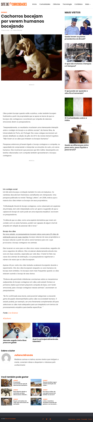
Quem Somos (71, 419)
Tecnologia (67, 4)
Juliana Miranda (17, 30)
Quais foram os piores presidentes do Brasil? (75, 37)
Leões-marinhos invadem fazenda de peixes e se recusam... (50, 402)
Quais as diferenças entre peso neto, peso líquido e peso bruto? (77, 147)
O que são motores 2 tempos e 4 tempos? (78, 64)
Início (34, 4)
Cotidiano (78, 4)
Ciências (56, 4)
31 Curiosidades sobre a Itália (76, 119)
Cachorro (7, 318)
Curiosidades (44, 4)
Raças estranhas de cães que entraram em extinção (21, 402)
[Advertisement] (31, 98)
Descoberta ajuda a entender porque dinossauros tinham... (20, 393)
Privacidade (84, 419)
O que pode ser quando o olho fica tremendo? (76, 92)
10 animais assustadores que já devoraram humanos (20, 383)
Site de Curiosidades (10, 418)
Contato (78, 419)
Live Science (13, 313)
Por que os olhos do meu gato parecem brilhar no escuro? (49, 393)
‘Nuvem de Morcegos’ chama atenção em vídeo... (50, 383)
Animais (4, 12)
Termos (90, 419)
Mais (87, 4)
